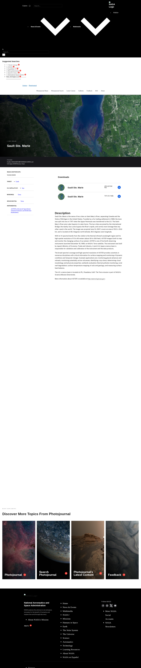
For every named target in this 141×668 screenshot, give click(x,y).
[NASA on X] (111, 605)
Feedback (89, 91)
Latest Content (71, 91)
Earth (17, 181)
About (103, 91)
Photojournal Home (42, 91)
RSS (96, 91)
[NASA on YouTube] (115, 605)
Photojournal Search (57, 91)
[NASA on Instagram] (107, 605)
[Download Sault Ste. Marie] (119, 188)
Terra (19, 194)
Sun (23, 188)
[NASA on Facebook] (103, 605)
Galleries (81, 91)
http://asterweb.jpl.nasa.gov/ (96, 279)
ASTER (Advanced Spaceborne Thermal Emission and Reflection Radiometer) (21, 210)
